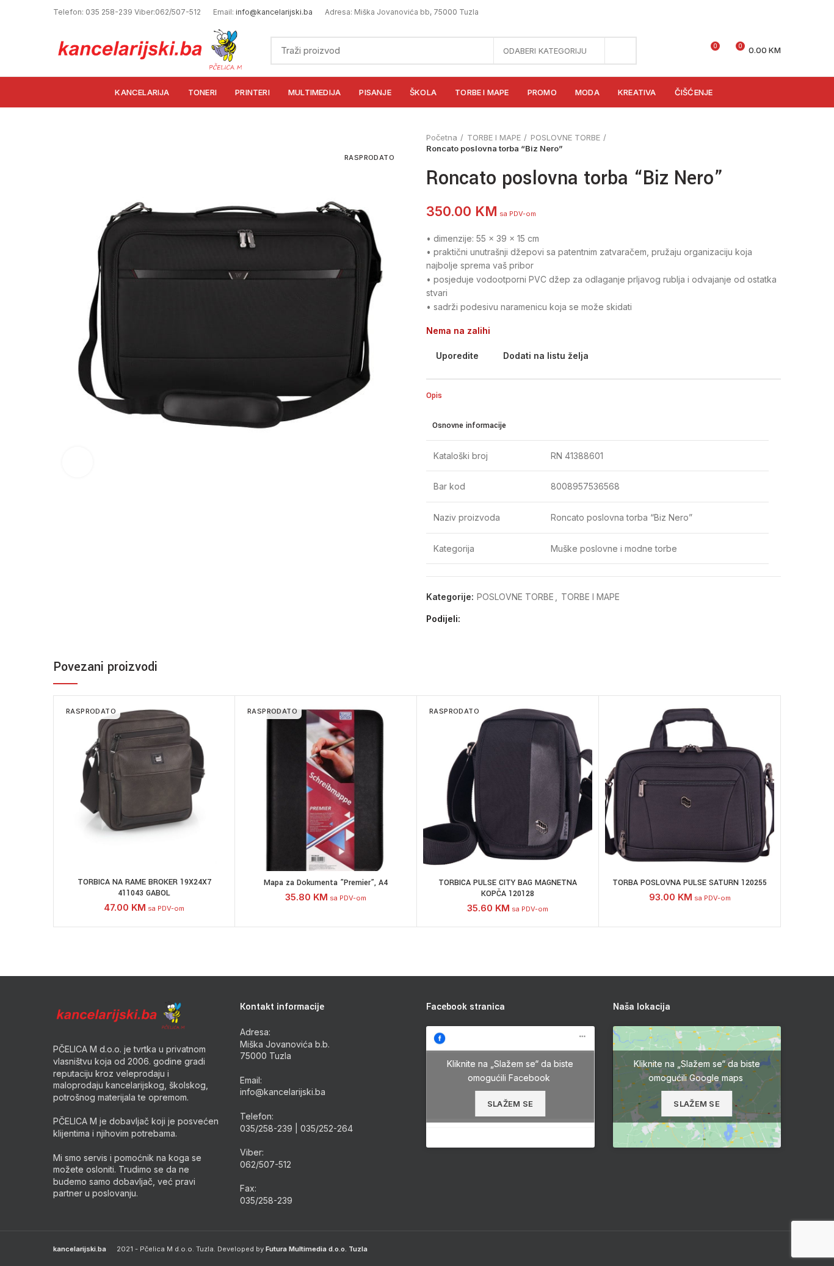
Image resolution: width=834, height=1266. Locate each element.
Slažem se (510, 1104)
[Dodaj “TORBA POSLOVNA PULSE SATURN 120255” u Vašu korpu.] (765, 749)
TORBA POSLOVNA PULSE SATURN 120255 (689, 882)
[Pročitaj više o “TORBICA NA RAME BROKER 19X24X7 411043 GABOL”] (219, 749)
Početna (441, 137)
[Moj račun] (665, 50)
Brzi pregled (219, 776)
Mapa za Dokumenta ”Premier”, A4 (326, 882)
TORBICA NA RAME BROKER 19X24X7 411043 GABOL (144, 888)
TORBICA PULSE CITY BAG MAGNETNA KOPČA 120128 (507, 888)
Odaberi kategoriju (545, 51)
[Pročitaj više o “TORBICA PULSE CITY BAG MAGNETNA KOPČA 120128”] (583, 749)
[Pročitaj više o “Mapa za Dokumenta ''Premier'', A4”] (401, 749)
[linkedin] (515, 620)
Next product (775, 143)
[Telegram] (529, 620)
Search (620, 51)
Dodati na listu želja (546, 356)
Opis (434, 395)
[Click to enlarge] (77, 462)
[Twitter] (487, 620)
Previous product (750, 143)
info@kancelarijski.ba (274, 11)
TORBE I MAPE (494, 137)
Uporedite (457, 356)
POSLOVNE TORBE (565, 137)
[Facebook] (473, 620)
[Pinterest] (501, 620)
